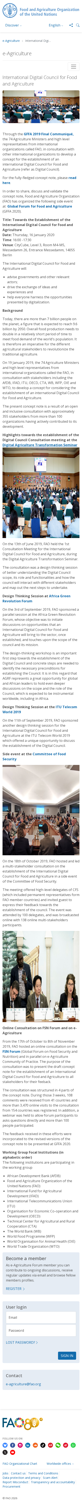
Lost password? (20, 1342)
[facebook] (12, 1444)
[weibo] (65, 1444)
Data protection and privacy (21, 1478)
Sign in (67, 1355)
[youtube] (12, 1452)
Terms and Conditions (43, 1473)
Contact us (18, 1473)
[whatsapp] (73, 1444)
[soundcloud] (35, 1444)
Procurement (11, 1486)
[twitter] (5, 1452)
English (54, 25)
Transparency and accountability (53, 1482)
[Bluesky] (5, 1444)
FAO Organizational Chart (20, 1464)
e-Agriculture (11, 41)
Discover (12, 25)
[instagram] (20, 1444)
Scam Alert (50, 1478)
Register (13, 1288)
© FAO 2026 (10, 1498)
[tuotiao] (50, 1444)
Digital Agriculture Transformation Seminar (40, 445)
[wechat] (58, 1444)
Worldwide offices (59, 1464)
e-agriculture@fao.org (23, 1384)
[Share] (69, 25)
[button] (76, 25)
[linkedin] (27, 1444)
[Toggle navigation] (73, 66)
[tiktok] (42, 1444)
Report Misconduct (15, 1482)
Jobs (5, 1473)
